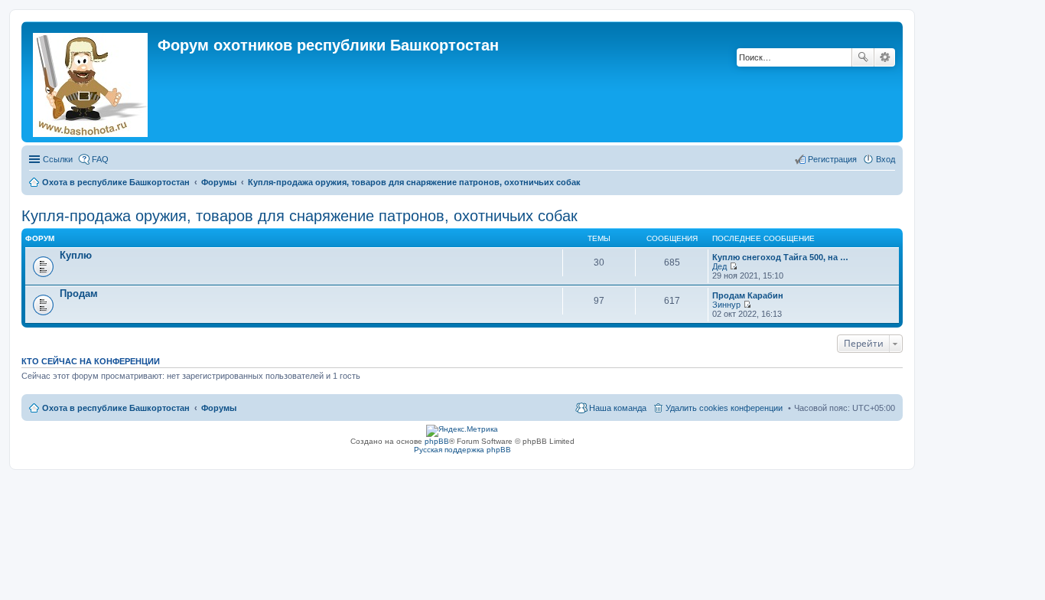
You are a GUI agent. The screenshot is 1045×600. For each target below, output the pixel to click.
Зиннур (726, 304)
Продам (79, 293)
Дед (719, 266)
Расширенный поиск (884, 57)
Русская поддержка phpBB (462, 449)
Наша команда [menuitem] (617, 407)
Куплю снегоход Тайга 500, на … (780, 257)
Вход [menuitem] (885, 159)
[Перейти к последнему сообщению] (733, 266)
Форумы (218, 407)
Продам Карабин (747, 295)
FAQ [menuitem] (100, 159)
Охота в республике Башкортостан (116, 407)
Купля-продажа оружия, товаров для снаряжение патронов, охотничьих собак (299, 215)
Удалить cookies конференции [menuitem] (724, 407)
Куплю (76, 255)
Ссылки (58, 159)
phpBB (437, 441)
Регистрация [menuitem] (832, 159)
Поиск (862, 57)
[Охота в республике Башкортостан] (91, 82)
